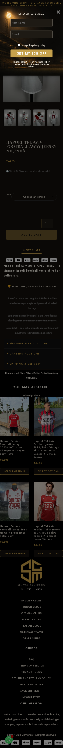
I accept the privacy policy (32, 45)
